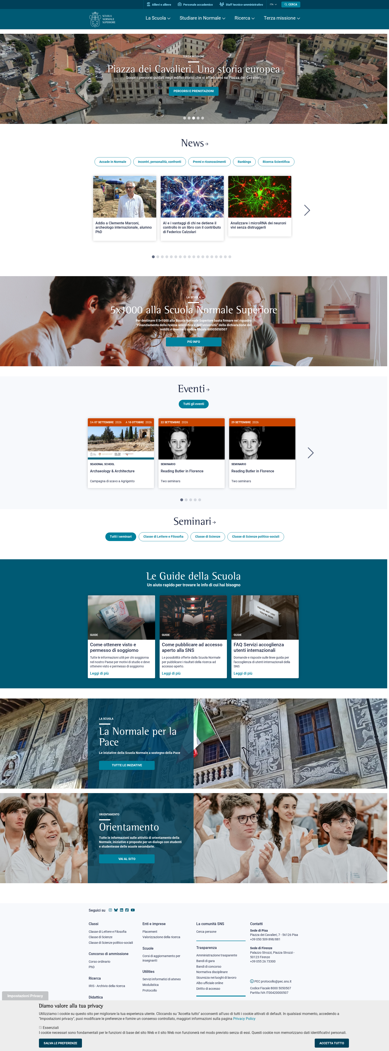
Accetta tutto (331, 1043)
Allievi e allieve (161, 4)
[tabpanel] (124, 210)
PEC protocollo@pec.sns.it (273, 981)
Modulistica (150, 985)
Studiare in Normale (200, 18)
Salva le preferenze (60, 1043)
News (192, 144)
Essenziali (51, 1027)
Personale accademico (198, 4)
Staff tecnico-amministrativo (244, 4)
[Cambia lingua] (275, 4)
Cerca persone (206, 931)
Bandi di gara (205, 961)
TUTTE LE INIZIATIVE (127, 765)
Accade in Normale (112, 162)
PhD (92, 967)
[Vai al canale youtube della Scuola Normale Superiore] (133, 910)
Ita (272, 4)
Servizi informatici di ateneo (161, 979)
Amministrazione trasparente (216, 955)
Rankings (244, 162)
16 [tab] (221, 257)
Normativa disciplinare (212, 972)
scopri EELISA (194, 83)
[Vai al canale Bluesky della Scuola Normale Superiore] (116, 910)
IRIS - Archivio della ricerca (107, 986)
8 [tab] (185, 257)
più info (193, 342)
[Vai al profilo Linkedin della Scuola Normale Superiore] (121, 910)
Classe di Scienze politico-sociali (255, 536)
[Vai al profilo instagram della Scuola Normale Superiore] (110, 910)
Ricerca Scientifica (276, 162)
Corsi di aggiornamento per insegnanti (161, 958)
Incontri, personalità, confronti (159, 162)
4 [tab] (198, 118)
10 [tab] (194, 257)
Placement (149, 931)
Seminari (192, 522)
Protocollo (149, 990)
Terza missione (280, 18)
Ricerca (242, 18)
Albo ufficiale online (209, 983)
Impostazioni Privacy (25, 995)
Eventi (191, 389)
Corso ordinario (99, 961)
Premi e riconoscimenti (209, 162)
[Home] (102, 19)
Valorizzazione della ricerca (161, 937)
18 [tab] (230, 257)
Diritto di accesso (208, 988)
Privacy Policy (244, 1019)
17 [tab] (225, 257)
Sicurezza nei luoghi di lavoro (216, 977)
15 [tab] (216, 257)
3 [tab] (193, 118)
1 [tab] (184, 118)
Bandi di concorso (208, 966)
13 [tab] (207, 257)
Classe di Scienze (207, 536)
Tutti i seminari (121, 536)
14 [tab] (212, 257)
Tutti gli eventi (193, 404)
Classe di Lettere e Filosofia (163, 536)
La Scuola (156, 18)
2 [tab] (189, 118)
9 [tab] (189, 257)
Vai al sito (127, 859)
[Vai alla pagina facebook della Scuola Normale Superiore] (127, 910)
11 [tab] (198, 257)
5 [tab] (202, 118)
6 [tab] (176, 257)
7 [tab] (180, 257)
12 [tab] (203, 257)
